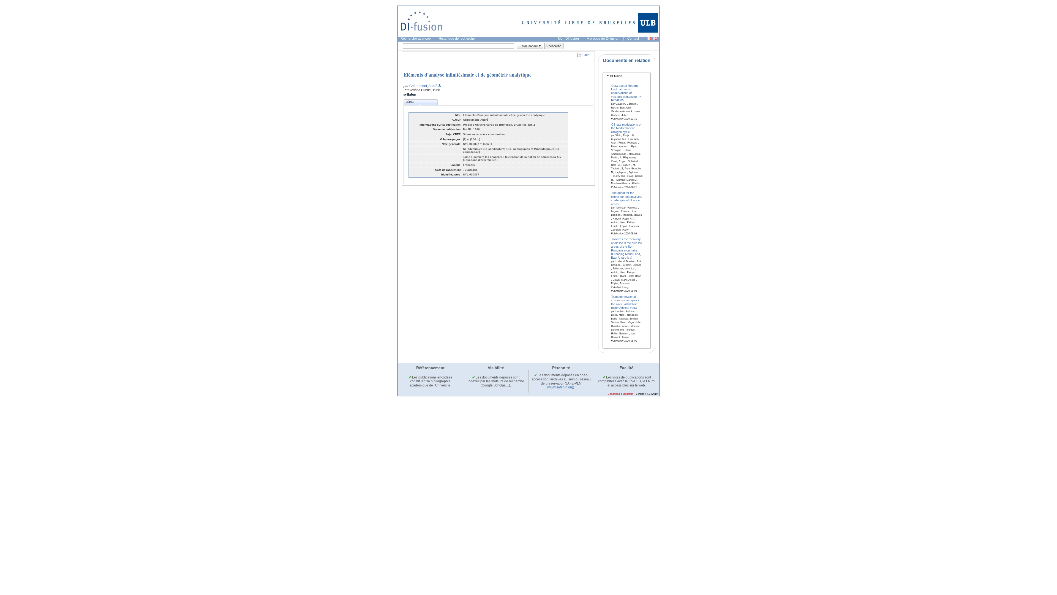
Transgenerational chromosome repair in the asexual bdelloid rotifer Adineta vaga (625, 302)
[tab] (627, 76)
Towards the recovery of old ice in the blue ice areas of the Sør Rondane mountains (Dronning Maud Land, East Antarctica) (626, 248)
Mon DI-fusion (568, 38)
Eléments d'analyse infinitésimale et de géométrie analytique (468, 74)
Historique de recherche (457, 38)
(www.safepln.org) (560, 387)
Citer (585, 54)
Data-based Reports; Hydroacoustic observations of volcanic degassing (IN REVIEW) (626, 93)
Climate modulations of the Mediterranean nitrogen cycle (626, 128)
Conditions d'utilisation (620, 394)
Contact (633, 38)
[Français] (649, 39)
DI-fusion (616, 76)
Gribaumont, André (423, 86)
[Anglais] (655, 39)
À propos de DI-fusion (603, 38)
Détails (410, 102)
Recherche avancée (416, 38)
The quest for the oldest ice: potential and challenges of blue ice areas (626, 198)
